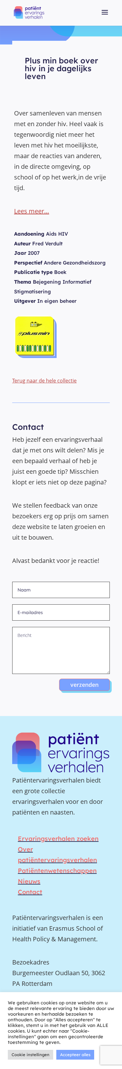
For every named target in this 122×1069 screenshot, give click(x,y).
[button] (105, 17)
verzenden (84, 684)
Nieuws (29, 881)
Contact (30, 892)
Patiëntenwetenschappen (57, 870)
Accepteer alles (75, 1054)
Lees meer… (31, 211)
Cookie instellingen (30, 1054)
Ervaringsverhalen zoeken (58, 838)
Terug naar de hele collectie (44, 380)
